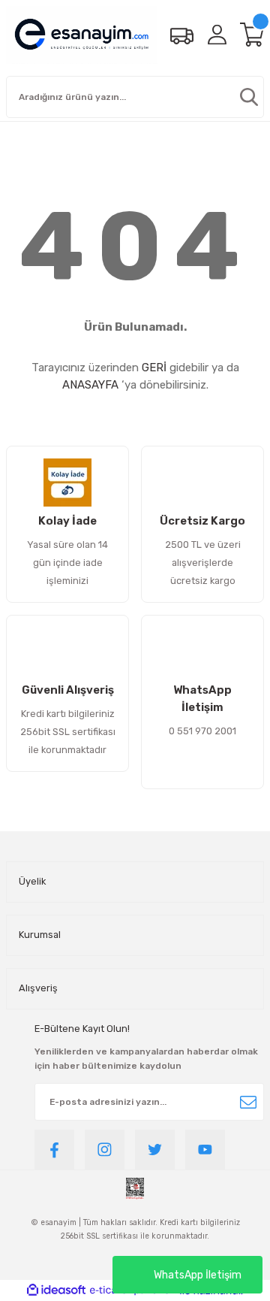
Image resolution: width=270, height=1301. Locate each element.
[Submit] (248, 1102)
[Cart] (252, 35)
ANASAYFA (90, 385)
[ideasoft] (56, 1290)
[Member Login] (217, 35)
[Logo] (82, 35)
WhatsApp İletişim (198, 1275)
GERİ (154, 367)
